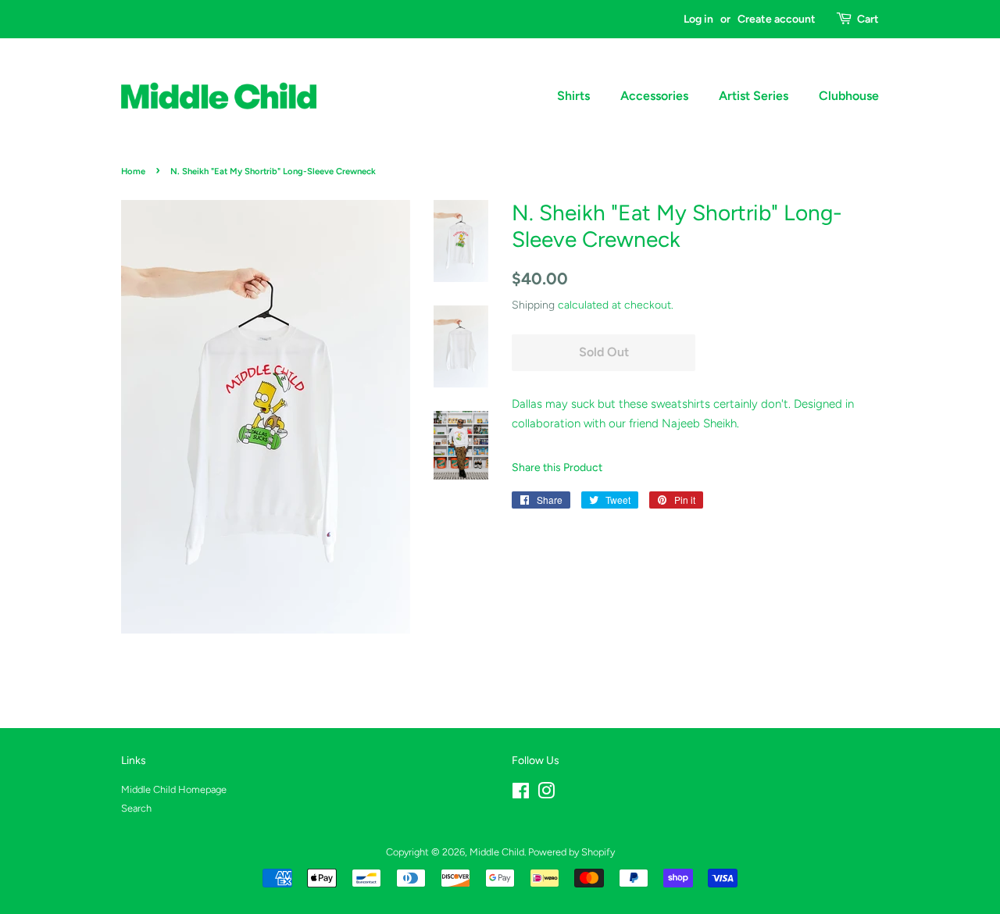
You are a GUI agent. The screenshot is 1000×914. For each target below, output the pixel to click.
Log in (698, 18)
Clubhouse (849, 95)
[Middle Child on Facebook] (521, 794)
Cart (868, 18)
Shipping (533, 304)
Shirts (573, 95)
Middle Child (497, 852)
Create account (777, 18)
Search (136, 808)
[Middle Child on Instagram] (546, 794)
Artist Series (753, 95)
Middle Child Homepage (174, 789)
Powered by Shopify (571, 852)
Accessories (654, 95)
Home (133, 171)
